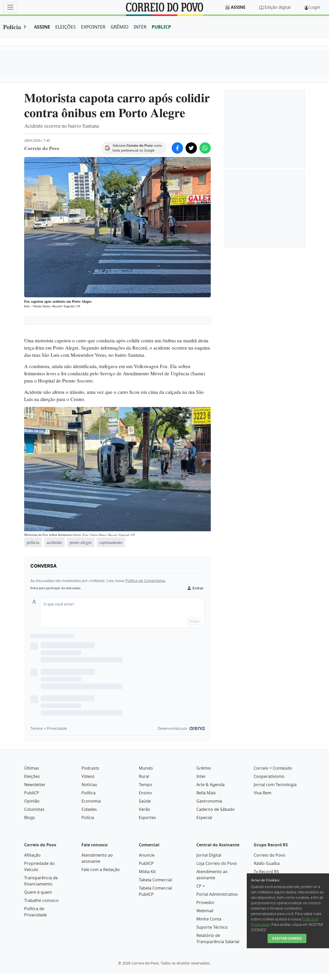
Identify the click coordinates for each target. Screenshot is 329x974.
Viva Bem (262, 793)
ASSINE (42, 27)
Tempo (145, 784)
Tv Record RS (266, 871)
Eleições (32, 776)
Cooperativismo (269, 776)
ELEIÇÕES (65, 27)
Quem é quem (38, 892)
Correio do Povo (269, 855)
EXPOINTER (93, 27)
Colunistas (34, 809)
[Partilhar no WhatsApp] (205, 148)
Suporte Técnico (212, 927)
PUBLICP (161, 27)
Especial (204, 817)
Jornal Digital (208, 855)
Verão (144, 809)
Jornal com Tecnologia (275, 784)
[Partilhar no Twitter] (191, 148)
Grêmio (203, 768)
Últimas (31, 768)
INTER (140, 27)
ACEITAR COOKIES (287, 938)
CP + (200, 886)
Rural (144, 776)
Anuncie (146, 855)
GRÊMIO (120, 27)
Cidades (89, 809)
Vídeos (88, 776)
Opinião (32, 801)
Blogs (29, 817)
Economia (91, 801)
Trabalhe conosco (41, 900)
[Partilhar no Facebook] (177, 148)
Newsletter (34, 784)
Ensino (145, 793)
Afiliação (32, 855)
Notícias (89, 784)
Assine (238, 7)
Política (88, 793)
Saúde (145, 801)
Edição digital (277, 7)
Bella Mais (206, 793)
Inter (201, 776)
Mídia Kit (147, 871)
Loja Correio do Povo (216, 863)
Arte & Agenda (210, 784)
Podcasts (90, 768)
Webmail (204, 911)
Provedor (205, 902)
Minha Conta (208, 919)
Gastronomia (209, 801)
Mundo (146, 768)
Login (314, 7)
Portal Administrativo (217, 894)
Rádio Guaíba (267, 863)
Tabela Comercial (155, 880)
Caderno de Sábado (215, 809)
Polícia (12, 26)
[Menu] (10, 7)
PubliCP (31, 793)
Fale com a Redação (100, 869)
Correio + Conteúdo (273, 768)
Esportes (147, 817)
